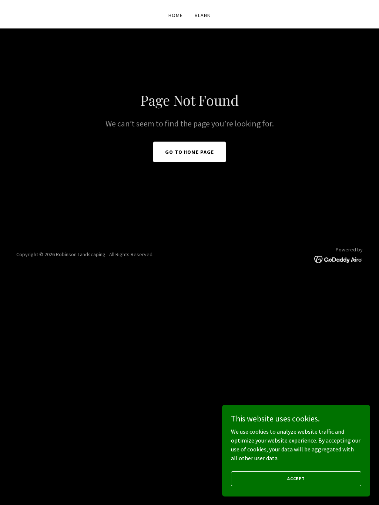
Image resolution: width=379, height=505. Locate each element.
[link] (338, 258)
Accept (296, 478)
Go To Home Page (189, 152)
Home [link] (175, 15)
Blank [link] (203, 15)
